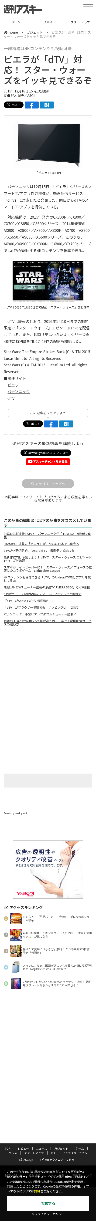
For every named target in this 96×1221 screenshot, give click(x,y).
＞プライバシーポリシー (48, 1214)
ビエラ (13, 385)
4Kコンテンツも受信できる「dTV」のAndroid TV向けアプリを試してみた (47, 579)
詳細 (37, 1191)
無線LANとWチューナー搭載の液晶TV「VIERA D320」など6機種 (47, 587)
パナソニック (18, 391)
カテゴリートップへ (50, 483)
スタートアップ (48, 22)
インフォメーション (75, 1153)
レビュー (23, 1148)
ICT (53, 1153)
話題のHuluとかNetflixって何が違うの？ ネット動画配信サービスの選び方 (47, 622)
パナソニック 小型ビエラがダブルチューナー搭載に (40, 614)
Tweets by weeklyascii (15, 813)
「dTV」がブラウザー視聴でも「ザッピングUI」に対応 (41, 607)
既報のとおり (29, 321)
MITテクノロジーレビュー (61, 1160)
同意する (48, 1203)
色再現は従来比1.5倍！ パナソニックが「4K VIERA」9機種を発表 (47, 535)
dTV (10, 398)
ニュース (41, 1148)
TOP (7, 1148)
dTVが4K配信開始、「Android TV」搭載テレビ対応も (39, 550)
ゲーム (79, 1148)
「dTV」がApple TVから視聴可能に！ (29, 600)
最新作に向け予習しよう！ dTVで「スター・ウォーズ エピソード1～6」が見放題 (48, 559)
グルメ (16, 22)
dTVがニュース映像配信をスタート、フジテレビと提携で (42, 594)
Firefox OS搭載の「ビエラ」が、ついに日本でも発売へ (41, 543)
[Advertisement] (48, 669)
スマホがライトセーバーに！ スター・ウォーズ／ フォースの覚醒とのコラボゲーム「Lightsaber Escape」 (48, 569)
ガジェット (35, 32)
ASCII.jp (28, 1160)
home (13, 32)
